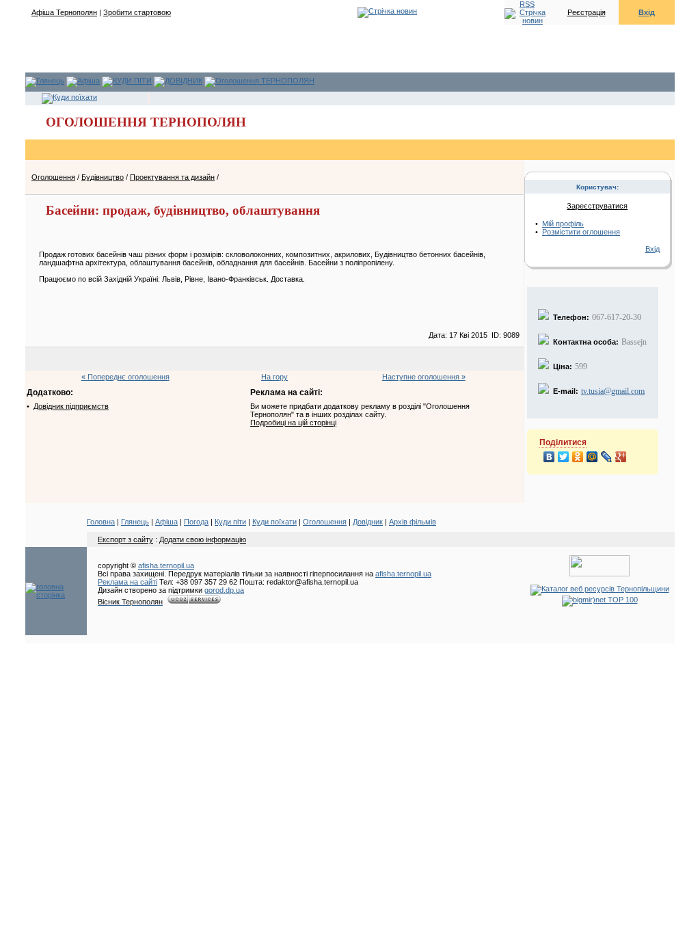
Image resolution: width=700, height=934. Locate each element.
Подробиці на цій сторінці (293, 422)
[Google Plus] (621, 457)
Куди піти (230, 522)
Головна (101, 522)
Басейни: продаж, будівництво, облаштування (183, 210)
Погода (196, 522)
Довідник (368, 522)
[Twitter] (563, 457)
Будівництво (102, 177)
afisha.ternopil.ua (166, 565)
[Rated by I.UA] (599, 574)
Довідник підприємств (71, 406)
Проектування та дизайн (172, 177)
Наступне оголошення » (424, 377)
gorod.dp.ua (224, 590)
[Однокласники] (578, 457)
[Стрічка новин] (527, 16)
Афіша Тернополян (64, 12)
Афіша (166, 522)
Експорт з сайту (125, 539)
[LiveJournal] (607, 457)
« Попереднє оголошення (125, 377)
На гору (274, 377)
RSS (527, 4)
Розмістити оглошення (581, 232)
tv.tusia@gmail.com (613, 391)
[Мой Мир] (592, 457)
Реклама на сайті (127, 582)
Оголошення (53, 177)
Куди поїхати (274, 522)
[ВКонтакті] (549, 457)
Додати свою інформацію (202, 539)
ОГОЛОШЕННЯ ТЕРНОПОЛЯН (146, 122)
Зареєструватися (597, 206)
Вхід (646, 12)
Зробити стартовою (137, 12)
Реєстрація (586, 12)
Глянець (135, 522)
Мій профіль (563, 223)
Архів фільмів (412, 522)
